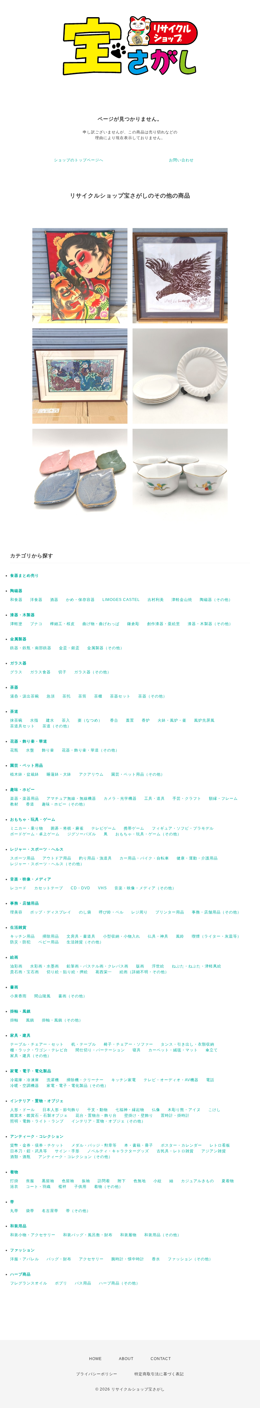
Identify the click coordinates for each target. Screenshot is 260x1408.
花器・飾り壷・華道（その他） (91, 750)
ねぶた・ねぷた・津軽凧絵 (196, 966)
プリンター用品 (169, 912)
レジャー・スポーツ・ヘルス (37, 849)
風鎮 (30, 1020)
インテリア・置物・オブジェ (37, 1101)
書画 (14, 987)
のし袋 (85, 912)
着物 (14, 1172)
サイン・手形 (67, 1151)
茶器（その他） (152, 696)
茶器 (14, 687)
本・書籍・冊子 (138, 1145)
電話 (210, 1080)
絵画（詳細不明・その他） (144, 972)
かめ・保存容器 (80, 599)
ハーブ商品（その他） (119, 1283)
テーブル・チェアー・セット (37, 1044)
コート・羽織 (38, 1186)
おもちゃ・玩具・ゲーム (32, 819)
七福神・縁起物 (129, 1110)
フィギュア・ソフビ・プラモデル (183, 828)
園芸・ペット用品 (26, 765)
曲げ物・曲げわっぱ (101, 624)
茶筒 (82, 696)
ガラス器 (18, 663)
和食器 (16, 599)
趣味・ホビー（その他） (64, 804)
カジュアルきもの (197, 1181)
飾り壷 (48, 750)
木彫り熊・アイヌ (184, 1110)
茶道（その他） (56, 726)
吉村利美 (155, 599)
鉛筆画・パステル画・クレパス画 (97, 966)
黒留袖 (48, 1181)
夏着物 (228, 1181)
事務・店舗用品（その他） (216, 912)
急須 (51, 696)
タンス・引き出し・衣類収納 (187, 1044)
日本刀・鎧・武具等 (28, 1151)
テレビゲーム (103, 828)
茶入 (66, 720)
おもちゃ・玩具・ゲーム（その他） (148, 834)
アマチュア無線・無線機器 (71, 798)
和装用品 (18, 1226)
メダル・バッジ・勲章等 (94, 1145)
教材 (14, 804)
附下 (122, 1181)
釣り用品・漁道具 (95, 858)
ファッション (22, 1250)
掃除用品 (50, 936)
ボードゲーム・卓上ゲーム (35, 834)
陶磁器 (16, 591)
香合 (114, 720)
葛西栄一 (103, 972)
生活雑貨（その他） (85, 942)
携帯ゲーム (134, 828)
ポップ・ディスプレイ (50, 912)
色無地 (139, 1181)
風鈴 (180, 936)
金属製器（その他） (105, 648)
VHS (102, 888)
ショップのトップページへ (78, 160)
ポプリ (61, 1283)
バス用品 (83, 1283)
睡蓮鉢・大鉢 (59, 774)
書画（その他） (72, 996)
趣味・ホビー (22, 789)
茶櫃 (98, 696)
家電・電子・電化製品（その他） (77, 1085)
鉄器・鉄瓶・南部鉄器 (30, 648)
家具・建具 (20, 1035)
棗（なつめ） (90, 720)
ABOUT (126, 1359)
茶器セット (120, 696)
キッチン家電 (123, 1080)
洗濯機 (53, 1080)
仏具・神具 (158, 936)
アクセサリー (91, 1259)
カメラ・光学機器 (120, 798)
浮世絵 (158, 966)
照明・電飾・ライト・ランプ (37, 1121)
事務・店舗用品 (24, 903)
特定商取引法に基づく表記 (159, 1374)
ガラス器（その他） (92, 672)
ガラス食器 (40, 672)
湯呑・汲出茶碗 (24, 696)
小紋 (157, 1181)
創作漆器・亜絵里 (163, 624)
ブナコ (36, 624)
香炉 (146, 720)
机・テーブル (83, 1044)
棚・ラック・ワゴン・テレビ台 (39, 1050)
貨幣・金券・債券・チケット (37, 1145)
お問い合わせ (181, 160)
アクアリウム (91, 774)
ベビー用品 (48, 942)
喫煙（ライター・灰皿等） (216, 936)
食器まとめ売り (24, 575)
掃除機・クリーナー (85, 1080)
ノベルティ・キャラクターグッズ (118, 1151)
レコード (18, 888)
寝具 (137, 1050)
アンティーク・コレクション (37, 1136)
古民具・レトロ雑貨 (175, 1151)
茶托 (66, 696)
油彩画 (16, 966)
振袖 (86, 1181)
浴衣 (14, 1186)
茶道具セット (22, 726)
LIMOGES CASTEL (121, 599)
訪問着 (104, 1181)
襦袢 (62, 1186)
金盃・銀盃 (69, 648)
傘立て (211, 1050)
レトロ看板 (220, 1145)
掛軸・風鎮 (20, 1011)
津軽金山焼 (182, 599)
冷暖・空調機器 (24, 1085)
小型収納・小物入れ (121, 936)
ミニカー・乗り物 (26, 828)
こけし (214, 1110)
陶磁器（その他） (216, 599)
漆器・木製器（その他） (210, 624)
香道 (30, 804)
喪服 (30, 1181)
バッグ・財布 (59, 1259)
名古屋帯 (50, 1211)
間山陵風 (42, 996)
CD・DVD (80, 888)
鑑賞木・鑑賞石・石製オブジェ (39, 1115)
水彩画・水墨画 (44, 966)
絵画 (14, 957)
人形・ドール (22, 1110)
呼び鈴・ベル (111, 912)
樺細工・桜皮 (62, 624)
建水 (50, 720)
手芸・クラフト (186, 798)
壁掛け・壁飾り (138, 1115)
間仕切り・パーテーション (100, 1050)
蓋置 (130, 720)
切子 (62, 672)
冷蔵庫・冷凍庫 (24, 1080)
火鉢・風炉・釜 (172, 720)
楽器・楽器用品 (24, 798)
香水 (156, 1259)
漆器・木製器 (22, 615)
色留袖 (68, 1181)
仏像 (156, 1110)
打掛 (14, 1181)
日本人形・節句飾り (61, 1110)
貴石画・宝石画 (24, 972)
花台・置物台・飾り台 (96, 1115)
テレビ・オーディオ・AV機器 (171, 1080)
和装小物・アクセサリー (32, 1235)
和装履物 (128, 1235)
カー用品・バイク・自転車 (144, 858)
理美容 (16, 912)
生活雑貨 (18, 927)
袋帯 (30, 1211)
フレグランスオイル (28, 1283)
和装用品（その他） (162, 1235)
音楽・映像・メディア (30, 879)
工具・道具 (154, 798)
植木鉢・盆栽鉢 (24, 774)
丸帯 (14, 1211)
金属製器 (18, 639)
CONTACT (161, 1359)
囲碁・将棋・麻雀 (67, 828)
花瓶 (14, 750)
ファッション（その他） (190, 1259)
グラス (16, 672)
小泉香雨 (18, 996)
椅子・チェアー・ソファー (128, 1044)
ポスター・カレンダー (181, 1145)
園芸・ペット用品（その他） (138, 774)
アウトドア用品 (56, 858)
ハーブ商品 (20, 1274)
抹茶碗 (16, 720)
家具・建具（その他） (30, 1056)
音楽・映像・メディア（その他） (145, 888)
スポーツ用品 (22, 858)
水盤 (30, 750)
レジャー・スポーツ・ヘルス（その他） (47, 864)
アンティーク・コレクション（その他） (75, 1157)
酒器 (54, 599)
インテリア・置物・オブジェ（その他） (108, 1121)
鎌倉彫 (133, 624)
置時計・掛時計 (175, 1115)
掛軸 (14, 1020)
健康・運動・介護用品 (197, 858)
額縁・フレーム (223, 798)
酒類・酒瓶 (20, 1157)
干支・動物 (97, 1110)
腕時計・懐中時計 (127, 1259)
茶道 (14, 711)
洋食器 (36, 599)
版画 (140, 966)
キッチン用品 (22, 936)
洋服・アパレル (24, 1259)
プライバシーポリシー (96, 1374)
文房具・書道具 (81, 936)
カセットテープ (48, 888)
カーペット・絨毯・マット (173, 1050)
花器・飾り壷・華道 (28, 741)
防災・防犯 (20, 942)
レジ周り (139, 912)
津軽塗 (16, 624)
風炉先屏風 (204, 720)
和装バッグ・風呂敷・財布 (88, 1235)
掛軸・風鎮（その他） (62, 1020)
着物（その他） (108, 1186)
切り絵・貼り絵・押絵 (67, 972)
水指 (34, 720)
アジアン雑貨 (213, 1151)
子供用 (80, 1186)
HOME (95, 1359)
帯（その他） (78, 1211)
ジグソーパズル (81, 834)
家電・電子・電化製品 (30, 1071)
